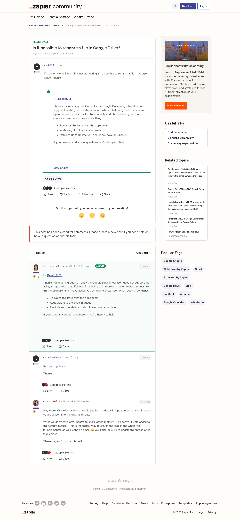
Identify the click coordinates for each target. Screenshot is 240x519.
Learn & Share (57, 17)
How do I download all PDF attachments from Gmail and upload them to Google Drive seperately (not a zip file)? (186, 205)
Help (105, 503)
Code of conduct (178, 132)
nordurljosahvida (52, 357)
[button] (188, 6)
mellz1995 (49, 65)
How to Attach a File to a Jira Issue (183, 231)
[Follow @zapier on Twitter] (56, 503)
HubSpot (168, 294)
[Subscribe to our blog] (50, 503)
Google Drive (53, 178)
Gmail (198, 269)
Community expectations (183, 143)
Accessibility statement (133, 488)
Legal (201, 512)
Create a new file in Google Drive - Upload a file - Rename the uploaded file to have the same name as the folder (186, 172)
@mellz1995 (64, 98)
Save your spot (176, 105)
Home (32, 25)
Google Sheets (172, 260)
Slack (189, 285)
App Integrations (206, 503)
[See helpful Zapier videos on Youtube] (63, 503)
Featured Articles (177, 235)
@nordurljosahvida (68, 410)
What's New (82, 17)
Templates (185, 503)
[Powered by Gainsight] (120, 481)
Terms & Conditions (105, 488)
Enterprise (168, 503)
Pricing (93, 503)
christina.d (49, 401)
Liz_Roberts (50, 266)
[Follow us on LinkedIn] (43, 503)
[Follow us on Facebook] (37, 503)
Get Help (34, 17)
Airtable (185, 294)
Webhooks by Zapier (176, 269)
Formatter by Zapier (175, 277)
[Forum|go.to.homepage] (56, 6)
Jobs (155, 503)
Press (144, 503)
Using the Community (181, 137)
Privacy (212, 512)
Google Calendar (173, 302)
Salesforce (197, 302)
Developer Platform (124, 503)
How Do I (58, 25)
